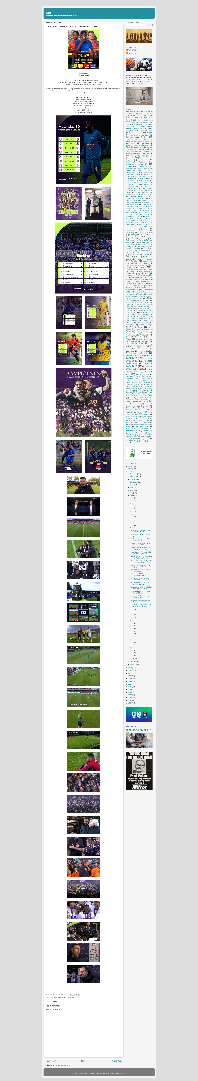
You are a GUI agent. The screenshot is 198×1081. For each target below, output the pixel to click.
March (132, 659)
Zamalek (128, 441)
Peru (127, 320)
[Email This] (71, 995)
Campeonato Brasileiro (136, 162)
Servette (129, 378)
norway (128, 308)
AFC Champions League (144, 111)
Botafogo (141, 149)
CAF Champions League (139, 158)
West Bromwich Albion (142, 426)
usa (137, 418)
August (132, 485)
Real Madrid (130, 335)
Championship (131, 172)
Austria (133, 126)
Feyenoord (144, 220)
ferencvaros (133, 220)
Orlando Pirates (147, 312)
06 (133, 642)
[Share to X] (75, 995)
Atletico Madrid (135, 124)
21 (133, 522)
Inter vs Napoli (131, 253)
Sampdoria (149, 345)
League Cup (138, 269)
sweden (145, 400)
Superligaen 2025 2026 (139, 398)
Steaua (135, 388)
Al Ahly (150, 113)
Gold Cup (149, 237)
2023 (130, 668)
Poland (128, 323)
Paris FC (139, 316)
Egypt (147, 206)
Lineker (150, 283)
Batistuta (150, 131)
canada (129, 166)
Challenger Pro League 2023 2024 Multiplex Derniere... (140, 531)
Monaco (145, 300)
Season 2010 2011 (139, 353)
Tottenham (129, 410)
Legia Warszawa (144, 271)
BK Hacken (143, 139)
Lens (146, 273)
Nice (138, 306)
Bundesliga (130, 156)
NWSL (132, 310)
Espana (129, 214)
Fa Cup (128, 218)
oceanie (141, 310)
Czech (143, 194)
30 (133, 498)
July (131, 487)
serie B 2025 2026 (132, 376)
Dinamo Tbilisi (130, 202)
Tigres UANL (131, 408)
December (133, 474)
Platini (135, 320)
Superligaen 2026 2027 (133, 400)
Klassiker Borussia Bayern (134, 265)
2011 (130, 700)
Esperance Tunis (143, 214)
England (139, 208)
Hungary (137, 248)
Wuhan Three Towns (137, 433)
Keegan (132, 263)
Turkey (139, 412)
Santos (143, 347)
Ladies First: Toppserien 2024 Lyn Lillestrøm (141, 539)
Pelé (140, 318)
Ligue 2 (139, 281)
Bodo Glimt (145, 143)
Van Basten (138, 420)
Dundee (138, 202)
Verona (136, 422)
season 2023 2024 (73, 997)
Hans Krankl (147, 244)
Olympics (133, 312)
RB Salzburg (135, 333)
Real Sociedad (144, 335)
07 (133, 639)
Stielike (142, 388)
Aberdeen (129, 111)
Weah (142, 424)
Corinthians (130, 186)
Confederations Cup (145, 182)
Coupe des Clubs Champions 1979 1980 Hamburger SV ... (141, 579)
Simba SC (145, 380)
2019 (130, 678)
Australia (149, 124)
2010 (130, 703)
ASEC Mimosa (141, 120)
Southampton (148, 382)
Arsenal (129, 120)
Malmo (128, 287)
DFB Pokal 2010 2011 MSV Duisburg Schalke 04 (140, 574)
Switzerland (144, 406)
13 (133, 623)
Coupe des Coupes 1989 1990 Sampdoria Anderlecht (141, 605)
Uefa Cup (134, 414)
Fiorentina (130, 222)
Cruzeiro (140, 190)
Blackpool (139, 141)
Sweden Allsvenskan (133, 401)
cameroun (143, 160)
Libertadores (130, 275)
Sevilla (138, 378)
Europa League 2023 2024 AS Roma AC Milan (141, 592)
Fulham (139, 231)
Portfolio (138, 323)
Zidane (142, 441)
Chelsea (132, 174)
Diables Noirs (146, 200)
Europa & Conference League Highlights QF (141, 596)
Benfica (143, 137)
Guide (128, 244)
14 (133, 620)
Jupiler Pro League (60, 997)
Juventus (134, 261)
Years (140, 435)
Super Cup (141, 392)
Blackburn (129, 141)
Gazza (140, 233)
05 (133, 645)
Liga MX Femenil (141, 279)
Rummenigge (130, 343)
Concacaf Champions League (139, 180)
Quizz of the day (140, 331)
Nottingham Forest (146, 308)
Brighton (147, 151)
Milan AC (134, 300)
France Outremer (132, 229)
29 (133, 500)
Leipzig (138, 273)
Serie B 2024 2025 (142, 374)
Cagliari (128, 160)
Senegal (140, 372)
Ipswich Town (134, 255)
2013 (130, 695)
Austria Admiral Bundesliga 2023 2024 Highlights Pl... (141, 561)
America (144, 115)
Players (144, 320)
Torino (145, 408)
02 (133, 653)
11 (133, 628)
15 (133, 618)
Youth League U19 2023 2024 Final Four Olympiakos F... (141, 552)
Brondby (129, 153)
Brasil (150, 149)
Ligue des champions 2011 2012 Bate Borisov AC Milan (141, 587)
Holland (141, 247)
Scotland (149, 351)
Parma (133, 318)
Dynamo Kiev (148, 204)
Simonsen (129, 382)
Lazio (144, 267)
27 (133, 506)
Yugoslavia (145, 439)
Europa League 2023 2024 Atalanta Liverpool (140, 583)
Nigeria (146, 306)
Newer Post (51, 1061)
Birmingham (129, 139)
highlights (129, 247)
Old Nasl (150, 310)
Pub (149, 327)
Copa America (131, 184)
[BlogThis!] (73, 995)
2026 (130, 466)
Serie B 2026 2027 (146, 376)
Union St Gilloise (131, 416)
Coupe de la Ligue (147, 188)
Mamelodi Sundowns (141, 287)
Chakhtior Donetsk (143, 168)
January (133, 664)
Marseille (140, 294)
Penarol (147, 318)
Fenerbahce (149, 218)
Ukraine (146, 414)
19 (133, 528)
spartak (148, 384)
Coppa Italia (144, 184)
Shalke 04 (149, 378)
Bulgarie (146, 153)
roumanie (145, 341)
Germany (132, 235)
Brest (139, 151)
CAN (146, 164)
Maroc (131, 294)
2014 (130, 692)
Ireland (146, 255)
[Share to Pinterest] (79, 995)
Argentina (143, 118)
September (134, 482)
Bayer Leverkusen (135, 133)
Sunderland (130, 392)
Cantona (141, 166)
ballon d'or (138, 128)
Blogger (120, 1073)
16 (133, 615)
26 (133, 509)
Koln (134, 267)
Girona (151, 235)
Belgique (129, 137)
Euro (137, 216)
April (131, 495)
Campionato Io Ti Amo (133, 164)
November (133, 477)
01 (133, 655)
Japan (138, 257)
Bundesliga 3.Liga (147, 156)
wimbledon (145, 428)
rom (149, 337)
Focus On (143, 224)
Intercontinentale (147, 253)
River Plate (139, 337)
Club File (129, 176)
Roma (128, 339)
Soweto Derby (133, 384)
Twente (150, 412)
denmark (140, 196)
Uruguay (129, 418)
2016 (130, 687)
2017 (130, 684)
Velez (127, 422)
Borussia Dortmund (133, 147)
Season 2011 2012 (133, 356)
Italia (128, 257)
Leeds (132, 271)
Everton (146, 216)
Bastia (142, 131)
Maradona (136, 292)
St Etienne (139, 386)
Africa (132, 113)
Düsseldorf (147, 202)
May (131, 493)
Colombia (140, 178)
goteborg (142, 239)
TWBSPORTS (132, 53)
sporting (128, 386)
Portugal (129, 325)
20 (133, 525)
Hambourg (136, 244)
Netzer (148, 304)
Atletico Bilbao (147, 122)
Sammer (139, 345)
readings (146, 333)
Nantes (147, 302)
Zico (135, 441)
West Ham (130, 428)
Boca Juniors (130, 143)
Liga (151, 275)
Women (130, 430)
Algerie (132, 115)
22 (133, 519)
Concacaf (149, 178)
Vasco (147, 420)
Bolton (137, 145)
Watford (136, 424)
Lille (142, 283)
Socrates (138, 382)
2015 (130, 689)
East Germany (135, 206)
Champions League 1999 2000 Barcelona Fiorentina (141, 601)
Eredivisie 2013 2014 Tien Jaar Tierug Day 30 (141, 570)
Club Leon (141, 176)
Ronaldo (139, 339)
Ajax (141, 113)
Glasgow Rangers (135, 237)
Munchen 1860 (137, 302)
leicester (129, 273)
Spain (142, 384)
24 (133, 514)
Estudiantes (129, 216)
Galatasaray (130, 233)
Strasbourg (133, 390)
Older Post (116, 1061)
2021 (130, 673)
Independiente (130, 251)
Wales (128, 424)
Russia (141, 343)
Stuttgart (145, 390)
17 (133, 612)
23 (133, 517)
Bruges (137, 153)
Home (84, 1061)
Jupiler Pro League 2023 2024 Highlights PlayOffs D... (141, 566)
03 (133, 650)
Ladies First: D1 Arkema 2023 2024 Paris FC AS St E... (141, 548)
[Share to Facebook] (77, 995)
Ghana (143, 235)
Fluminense (130, 224)
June (132, 490)
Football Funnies (132, 227)
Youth (135, 439)
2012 (130, 697)
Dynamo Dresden (132, 204)
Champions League (135, 170)
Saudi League (141, 349)
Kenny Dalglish (144, 263)
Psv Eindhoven (137, 327)
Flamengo (144, 222)
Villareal (146, 422)
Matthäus (132, 298)
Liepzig (143, 275)
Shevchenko (133, 380)
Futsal (148, 231)
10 (133, 631)
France (145, 227)
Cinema (149, 174)
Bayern (150, 133)
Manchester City (132, 290)
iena (148, 248)
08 (133, 636)
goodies (132, 239)
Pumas (128, 329)
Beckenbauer (144, 135)
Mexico (150, 298)
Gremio (146, 242)
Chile (141, 174)
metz (140, 298)
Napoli (128, 304)
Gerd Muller (148, 233)
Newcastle (129, 306)
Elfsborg (128, 208)
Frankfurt (129, 231)
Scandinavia (130, 351)
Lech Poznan (149, 269)
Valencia (129, 420)
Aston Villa (134, 122)
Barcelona (149, 128)
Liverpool (133, 286)
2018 (130, 681)
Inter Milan (144, 251)
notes (136, 308)
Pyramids (137, 329)
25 (133, 511)
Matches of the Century (146, 296)
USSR (147, 418)
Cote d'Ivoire (143, 186)
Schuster (141, 351)
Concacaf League (131, 182)
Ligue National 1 (131, 283)
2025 (130, 469)
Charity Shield (147, 172)
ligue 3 (149, 281)
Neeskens (139, 304)
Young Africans (138, 436)
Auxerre (143, 126)
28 (133, 503)
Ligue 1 (129, 281)
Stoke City (150, 388)
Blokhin (147, 141)
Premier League (145, 325)
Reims (128, 337)
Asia (151, 120)
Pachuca (134, 314)
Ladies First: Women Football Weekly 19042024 (140, 544)
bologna (128, 145)
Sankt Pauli (134, 347)
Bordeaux (145, 145)
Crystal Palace (140, 192)
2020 (130, 676)
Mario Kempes (148, 292)
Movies (128, 302)
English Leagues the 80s (140, 212)
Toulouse (142, 410)
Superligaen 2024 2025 (144, 396)
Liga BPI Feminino (137, 277)
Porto (146, 323)
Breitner (132, 151)
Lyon (145, 286)
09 (133, 634)
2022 (130, 670)
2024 (130, 471)
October (133, 479)
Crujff (131, 190)
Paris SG (149, 316)
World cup (148, 431)
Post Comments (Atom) (62, 1065)
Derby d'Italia (139, 198)
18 (133, 609)
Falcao (139, 218)
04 (133, 647)
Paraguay (129, 316)
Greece (137, 242)
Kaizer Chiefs (148, 261)
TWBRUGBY (132, 50)
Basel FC (133, 131)
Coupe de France (132, 188)
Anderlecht (129, 118)
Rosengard (133, 341)
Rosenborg (149, 339)
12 (133, 626)
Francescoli (146, 229)
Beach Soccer (134, 135)
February (133, 661)
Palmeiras (145, 314)
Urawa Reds (146, 416)
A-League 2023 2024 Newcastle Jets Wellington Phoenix (141, 557)
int (137, 251)
